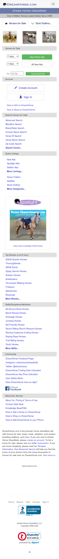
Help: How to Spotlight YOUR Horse (28, 246)
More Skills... (12, 348)
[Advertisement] (31, 476)
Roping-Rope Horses (16, 336)
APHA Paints (12, 267)
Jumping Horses (13, 320)
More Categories (16, 188)
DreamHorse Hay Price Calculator (22, 374)
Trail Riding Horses (15, 340)
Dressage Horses (14, 316)
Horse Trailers (13, 176)
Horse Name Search (15, 139)
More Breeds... (13, 298)
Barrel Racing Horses (16, 312)
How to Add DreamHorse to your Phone (25, 419)
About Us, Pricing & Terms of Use (22, 400)
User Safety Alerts (14, 378)
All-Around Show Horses (17, 308)
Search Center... (14, 147)
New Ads (11, 159)
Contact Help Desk (14, 404)
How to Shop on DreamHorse (21, 110)
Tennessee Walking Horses (19, 282)
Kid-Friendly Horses (15, 324)
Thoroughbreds (13, 263)
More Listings (15, 171)
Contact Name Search (16, 131)
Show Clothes (13, 184)
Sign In (27, 97)
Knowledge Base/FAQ (16, 408)
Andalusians (11, 278)
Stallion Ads (12, 167)
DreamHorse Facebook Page (20, 358)
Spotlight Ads (13, 163)
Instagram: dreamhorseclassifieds (22, 362)
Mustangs (10, 294)
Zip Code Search (14, 143)
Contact (36, 501)
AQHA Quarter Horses (16, 259)
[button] (29, 538)
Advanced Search (14, 120)
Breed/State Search (15, 128)
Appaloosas (11, 290)
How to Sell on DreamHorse (20, 105)
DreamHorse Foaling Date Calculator (23, 370)
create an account (35, 440)
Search (19, 501)
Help (28, 501)
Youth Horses (12, 344)
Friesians (10, 286)
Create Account (27, 87)
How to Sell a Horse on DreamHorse (23, 411)
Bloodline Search (14, 124)
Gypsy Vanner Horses (16, 271)
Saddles (11, 180)
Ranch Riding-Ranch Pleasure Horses (24, 328)
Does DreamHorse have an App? (21, 382)
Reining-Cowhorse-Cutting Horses (22, 332)
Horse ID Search (13, 135)
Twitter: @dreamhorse (16, 366)
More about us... (49, 455)
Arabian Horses (13, 275)
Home (11, 501)
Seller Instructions (40, 443)
